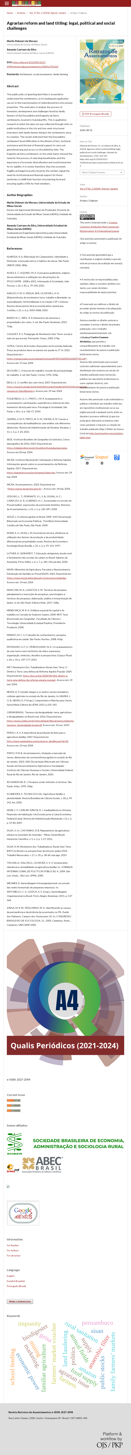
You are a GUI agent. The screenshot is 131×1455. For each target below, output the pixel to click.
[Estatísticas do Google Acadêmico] (23, 1225)
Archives (21, 13)
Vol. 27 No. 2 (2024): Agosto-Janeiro (48, 13)
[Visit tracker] (8, 1186)
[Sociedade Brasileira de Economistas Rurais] (65, 1153)
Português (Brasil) (16, 1286)
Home (10, 13)
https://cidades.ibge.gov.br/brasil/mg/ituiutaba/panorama (37, 447)
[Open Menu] (6, 3)
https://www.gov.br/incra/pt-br (24, 488)
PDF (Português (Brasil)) (97, 114)
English (10, 1275)
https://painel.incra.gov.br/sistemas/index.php (31, 472)
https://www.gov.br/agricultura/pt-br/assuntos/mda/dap (36, 578)
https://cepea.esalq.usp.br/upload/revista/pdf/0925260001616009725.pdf (46, 358)
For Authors (13, 1250)
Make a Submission (20, 1301)
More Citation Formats (93, 172)
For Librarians (13, 1255)
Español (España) (16, 1281)
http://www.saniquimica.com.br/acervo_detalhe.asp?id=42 (37, 741)
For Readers (13, 1245)
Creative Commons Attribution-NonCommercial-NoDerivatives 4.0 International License (99, 226)
